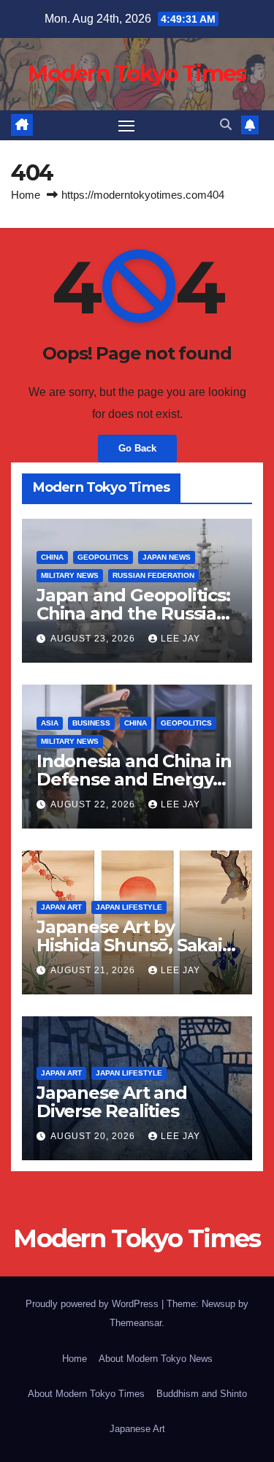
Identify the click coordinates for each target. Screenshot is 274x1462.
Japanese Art (137, 1428)
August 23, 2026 (94, 638)
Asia (49, 723)
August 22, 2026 (94, 804)
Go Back (137, 448)
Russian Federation (153, 575)
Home (25, 195)
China (52, 557)
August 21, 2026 (94, 970)
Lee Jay (180, 638)
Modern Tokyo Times (137, 73)
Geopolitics (103, 557)
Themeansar (135, 1322)
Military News (70, 575)
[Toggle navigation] (126, 125)
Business (91, 723)
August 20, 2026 (94, 1136)
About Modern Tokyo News (156, 1358)
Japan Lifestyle (129, 907)
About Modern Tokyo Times (86, 1393)
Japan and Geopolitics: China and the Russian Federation (133, 613)
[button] (226, 124)
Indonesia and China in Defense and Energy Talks (134, 779)
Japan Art (61, 907)
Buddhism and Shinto (201, 1393)
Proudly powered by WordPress (93, 1303)
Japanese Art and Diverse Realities (112, 1102)
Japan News (166, 557)
